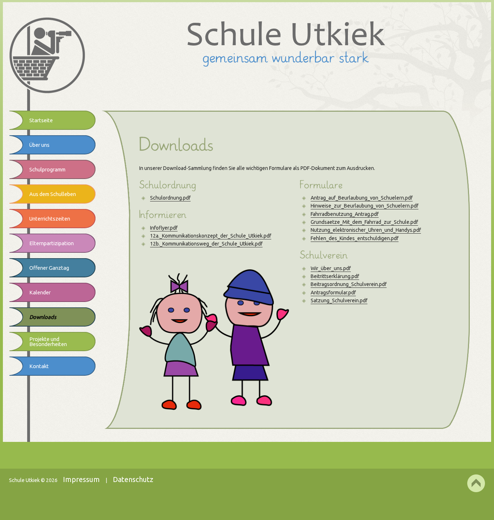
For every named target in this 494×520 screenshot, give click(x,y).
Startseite (41, 120)
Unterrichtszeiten (49, 219)
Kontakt (39, 366)
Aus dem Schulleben (52, 194)
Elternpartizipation (51, 243)
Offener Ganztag (49, 268)
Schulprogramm (47, 169)
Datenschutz (133, 479)
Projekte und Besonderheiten (48, 341)
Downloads (42, 317)
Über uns (39, 145)
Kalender (40, 292)
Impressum (81, 479)
